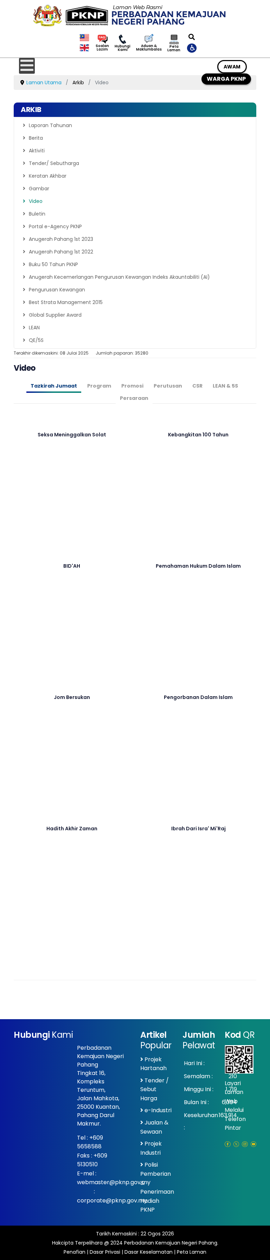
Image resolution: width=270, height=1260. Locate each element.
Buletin (37, 213)
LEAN (34, 327)
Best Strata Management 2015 (66, 302)
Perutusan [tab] (168, 385)
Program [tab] (99, 385)
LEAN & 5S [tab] (225, 385)
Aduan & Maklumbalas (149, 47)
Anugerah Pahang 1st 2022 (61, 251)
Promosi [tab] (132, 385)
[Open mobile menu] (27, 66)
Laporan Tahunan (50, 125)
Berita (36, 137)
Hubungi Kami (122, 48)
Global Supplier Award (55, 314)
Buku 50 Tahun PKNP (53, 264)
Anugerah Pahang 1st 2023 (61, 239)
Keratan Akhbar (47, 175)
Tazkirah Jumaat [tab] (54, 385)
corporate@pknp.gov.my (112, 1200)
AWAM (232, 66)
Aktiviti (37, 150)
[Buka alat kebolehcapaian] (192, 47)
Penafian (74, 1251)
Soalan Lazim (102, 47)
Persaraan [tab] (134, 398)
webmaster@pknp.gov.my (113, 1182)
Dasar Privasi (105, 1251)
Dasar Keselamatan (148, 1251)
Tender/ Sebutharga (54, 163)
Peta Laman (173, 48)
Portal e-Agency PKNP (55, 226)
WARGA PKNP (226, 79)
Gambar (39, 188)
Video (36, 201)
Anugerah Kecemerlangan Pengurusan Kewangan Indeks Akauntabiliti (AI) (119, 277)
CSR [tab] (197, 385)
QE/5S (36, 340)
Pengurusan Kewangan (57, 289)
